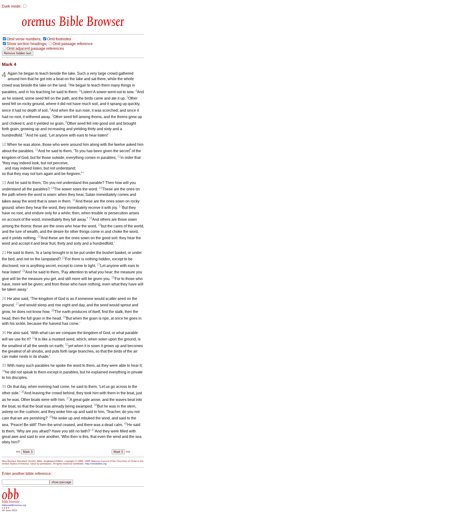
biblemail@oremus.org (14, 505)
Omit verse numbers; (24, 39)
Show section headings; (27, 44)
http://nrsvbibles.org (96, 463)
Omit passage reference (73, 44)
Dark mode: (11, 6)
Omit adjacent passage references (35, 48)
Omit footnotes (59, 39)
